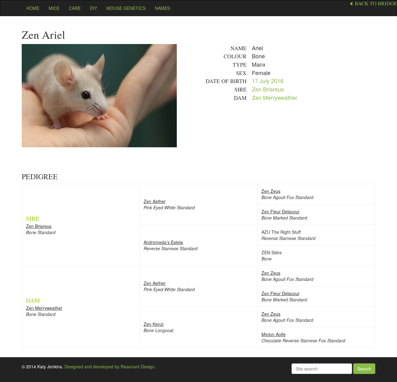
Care (75, 8)
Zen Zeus (270, 191)
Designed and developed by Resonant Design (109, 366)
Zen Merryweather (274, 97)
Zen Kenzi (153, 324)
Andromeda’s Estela (163, 242)
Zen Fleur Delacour (280, 211)
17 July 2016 (267, 81)
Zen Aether (155, 201)
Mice (54, 8)
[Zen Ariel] (99, 95)
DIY (93, 8)
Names (162, 8)
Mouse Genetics (125, 8)
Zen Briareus (268, 89)
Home (32, 8)
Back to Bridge (376, 3)
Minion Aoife (273, 334)
